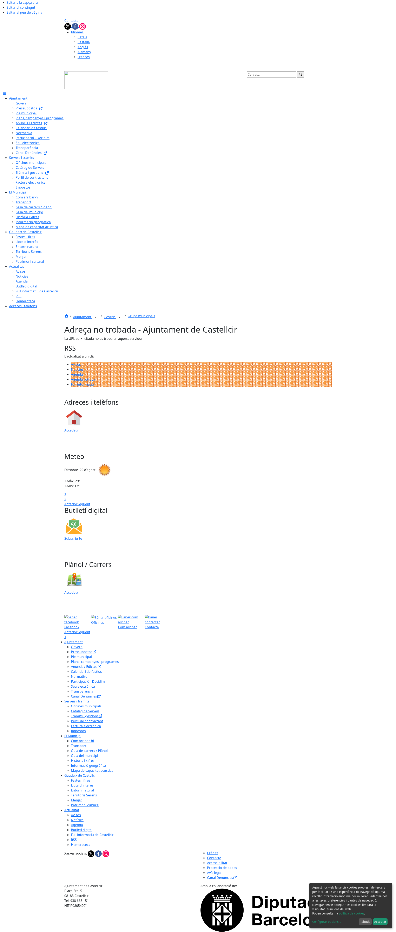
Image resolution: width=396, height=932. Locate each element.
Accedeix (71, 430)
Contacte (71, 20)
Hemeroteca (80, 844)
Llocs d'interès (82, 785)
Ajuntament (82, 317)
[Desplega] (95, 317)
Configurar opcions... (326, 922)
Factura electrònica (86, 726)
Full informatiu (82, 384)
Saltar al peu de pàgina (24, 12)
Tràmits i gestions (85, 716)
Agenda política (83, 379)
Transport (78, 745)
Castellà (84, 42)
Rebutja (365, 922)
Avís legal (214, 872)
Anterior (70, 504)
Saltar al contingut (21, 7)
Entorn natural (82, 790)
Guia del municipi (84, 755)
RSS (74, 839)
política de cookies (351, 913)
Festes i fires (80, 780)
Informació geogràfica (88, 765)
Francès (84, 57)
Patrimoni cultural (85, 805)
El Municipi (72, 736)
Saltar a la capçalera (22, 2)
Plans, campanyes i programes (95, 661)
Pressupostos (81, 651)
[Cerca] (300, 74)
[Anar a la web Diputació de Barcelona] (266, 909)
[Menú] (4, 93)
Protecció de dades (222, 867)
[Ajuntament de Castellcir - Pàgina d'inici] (86, 80)
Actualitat (71, 810)
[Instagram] (82, 26)
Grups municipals (141, 316)
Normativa (79, 676)
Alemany (84, 52)
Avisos (76, 364)
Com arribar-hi (82, 741)
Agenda (77, 374)
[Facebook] (75, 26)
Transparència (82, 691)
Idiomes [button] (77, 32)
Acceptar (380, 922)
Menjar (76, 800)
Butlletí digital (81, 830)
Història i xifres (82, 760)
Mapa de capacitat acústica (92, 770)
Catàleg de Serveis (85, 711)
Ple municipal (81, 656)
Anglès (83, 47)
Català (82, 37)
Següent (83, 504)
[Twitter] (68, 26)
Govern (110, 317)
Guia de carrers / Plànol (89, 750)
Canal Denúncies (84, 696)
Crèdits (212, 853)
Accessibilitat (217, 862)
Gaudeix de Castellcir (80, 775)
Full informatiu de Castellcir (92, 834)
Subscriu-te (73, 538)
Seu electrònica (83, 686)
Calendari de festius (86, 671)
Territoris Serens (84, 795)
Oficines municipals (86, 706)
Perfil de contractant (87, 721)
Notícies (77, 369)
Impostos (78, 731)
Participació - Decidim (88, 681)
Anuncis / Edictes (84, 666)
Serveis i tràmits (76, 701)
